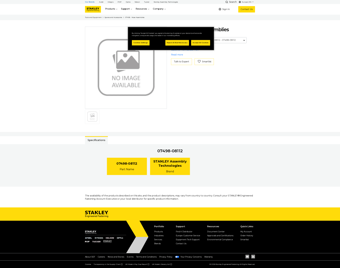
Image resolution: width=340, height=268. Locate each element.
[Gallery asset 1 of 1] (126, 68)
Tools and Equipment (93, 17)
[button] (101, 2)
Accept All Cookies (201, 43)
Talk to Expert (181, 61)
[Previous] (88, 67)
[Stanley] (93, 9)
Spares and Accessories (113, 17)
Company (158, 9)
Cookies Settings (140, 43)
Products (110, 9)
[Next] (163, 67)
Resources (141, 9)
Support (125, 9)
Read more (177, 54)
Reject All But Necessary (177, 43)
